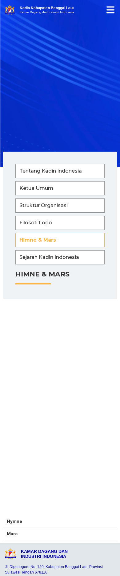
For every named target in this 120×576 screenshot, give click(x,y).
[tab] (60, 522)
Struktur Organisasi (43, 205)
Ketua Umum (36, 188)
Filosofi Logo (35, 223)
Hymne (14, 521)
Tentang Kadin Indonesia (50, 171)
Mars (12, 534)
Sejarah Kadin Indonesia (49, 257)
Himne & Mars (37, 240)
